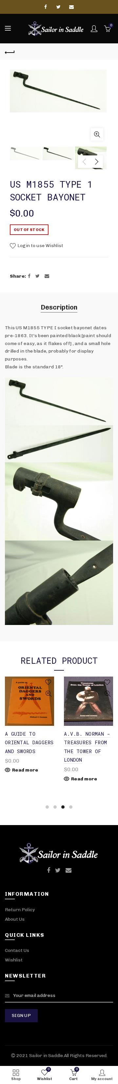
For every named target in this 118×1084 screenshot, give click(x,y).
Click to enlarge (97, 134)
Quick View (52, 694)
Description (59, 307)
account (94, 29)
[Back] (10, 51)
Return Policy (20, 909)
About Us (15, 919)
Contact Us (17, 950)
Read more (29, 779)
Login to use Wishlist (39, 245)
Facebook (46, 7)
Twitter (59, 7)
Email (72, 7)
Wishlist (14, 960)
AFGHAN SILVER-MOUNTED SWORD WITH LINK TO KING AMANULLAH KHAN (89, 751)
